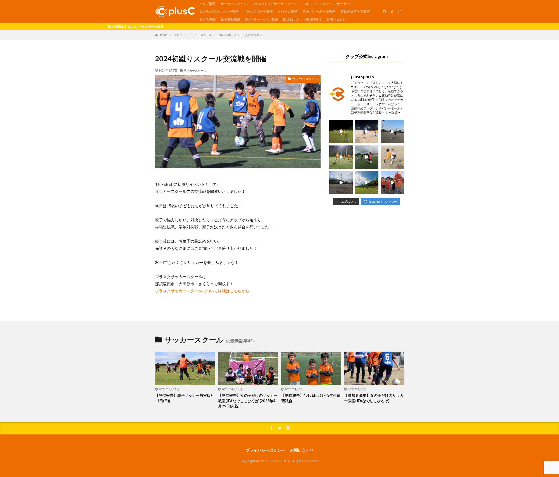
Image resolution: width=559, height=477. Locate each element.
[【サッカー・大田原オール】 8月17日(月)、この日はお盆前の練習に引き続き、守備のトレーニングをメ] (392, 157)
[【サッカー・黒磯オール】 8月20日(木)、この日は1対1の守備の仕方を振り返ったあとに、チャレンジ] (341, 131)
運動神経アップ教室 (355, 11)
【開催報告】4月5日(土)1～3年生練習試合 (310, 398)
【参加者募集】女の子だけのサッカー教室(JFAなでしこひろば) (374, 398)
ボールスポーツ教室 (258, 11)
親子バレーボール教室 (261, 19)
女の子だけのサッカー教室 (218, 11)
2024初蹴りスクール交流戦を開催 (240, 35)
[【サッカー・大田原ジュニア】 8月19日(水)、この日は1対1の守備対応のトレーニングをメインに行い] (366, 131)
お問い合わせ (336, 19)
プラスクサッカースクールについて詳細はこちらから (202, 291)
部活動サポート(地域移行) (302, 19)
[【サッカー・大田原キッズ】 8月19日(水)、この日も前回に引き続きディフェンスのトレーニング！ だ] (392, 131)
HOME (163, 35)
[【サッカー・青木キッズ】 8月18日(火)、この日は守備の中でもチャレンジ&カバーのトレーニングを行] (366, 157)
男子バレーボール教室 (319, 11)
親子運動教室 (230, 19)
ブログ (178, 35)
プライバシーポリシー (265, 450)
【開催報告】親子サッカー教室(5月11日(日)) (184, 398)
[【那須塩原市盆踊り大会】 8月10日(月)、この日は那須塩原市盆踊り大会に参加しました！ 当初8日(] (392, 182)
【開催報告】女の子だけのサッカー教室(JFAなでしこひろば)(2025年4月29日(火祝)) (248, 401)
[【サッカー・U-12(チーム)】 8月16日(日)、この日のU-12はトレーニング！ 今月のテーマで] (366, 182)
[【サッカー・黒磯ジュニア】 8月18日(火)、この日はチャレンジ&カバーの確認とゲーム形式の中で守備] (341, 157)
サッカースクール (234, 4)
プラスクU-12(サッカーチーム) (275, 4)
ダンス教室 (207, 19)
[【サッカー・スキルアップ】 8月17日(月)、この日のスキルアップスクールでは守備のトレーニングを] (341, 182)
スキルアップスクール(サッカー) (327, 4)
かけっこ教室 (288, 11)
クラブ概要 (207, 4)
